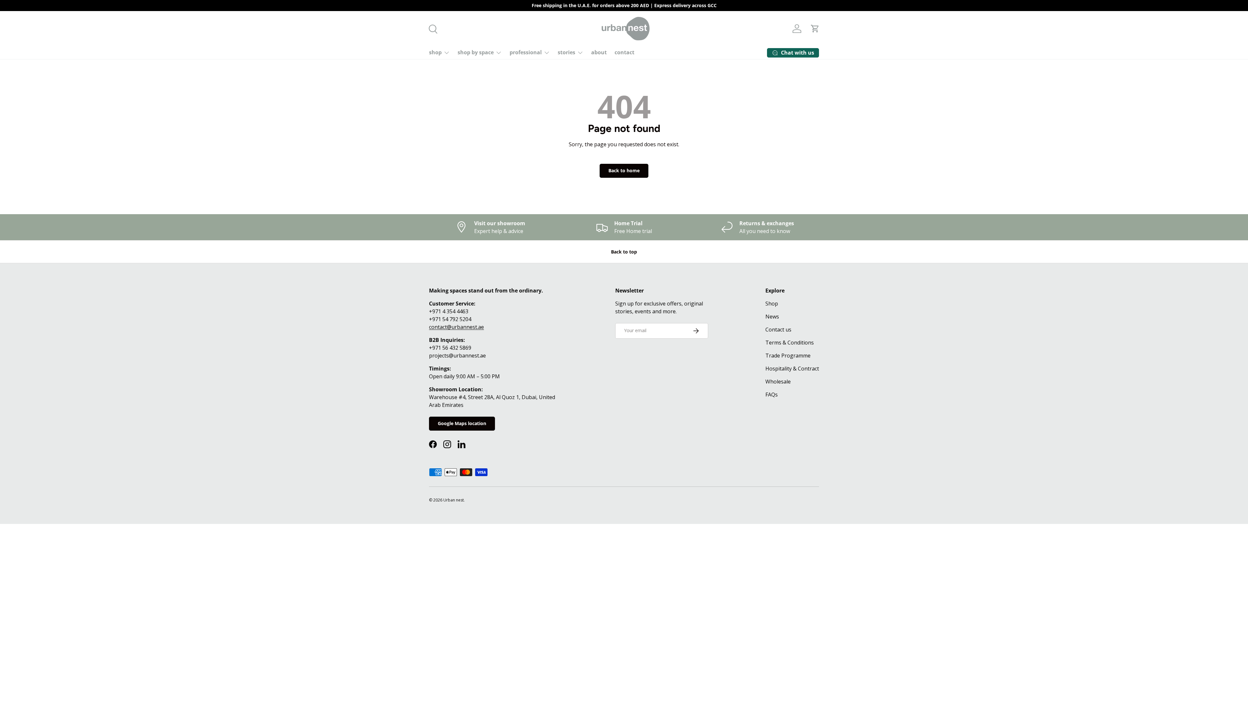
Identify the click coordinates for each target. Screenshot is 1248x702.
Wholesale (778, 381)
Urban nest (453, 500)
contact (624, 52)
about (599, 52)
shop (435, 52)
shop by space (476, 52)
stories (566, 52)
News (772, 316)
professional (526, 52)
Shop (771, 303)
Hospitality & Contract (792, 368)
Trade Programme (788, 355)
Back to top (624, 252)
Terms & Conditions (789, 342)
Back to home (624, 170)
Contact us (778, 329)
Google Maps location (462, 423)
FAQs (771, 394)
